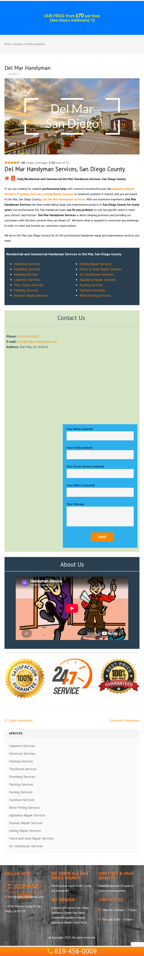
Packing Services (91, 285)
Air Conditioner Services (96, 274)
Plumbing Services (29, 194)
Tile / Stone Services (28, 285)
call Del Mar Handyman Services (63, 199)
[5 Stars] (18, 162)
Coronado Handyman (125, 720)
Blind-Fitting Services (95, 295)
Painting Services (26, 290)
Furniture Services (92, 290)
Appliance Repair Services (98, 279)
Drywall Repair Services (30, 295)
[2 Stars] (9, 162)
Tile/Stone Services (23, 769)
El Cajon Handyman (18, 720)
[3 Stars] (12, 162)
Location (17, 44)
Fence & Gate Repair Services (101, 269)
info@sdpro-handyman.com (37, 341)
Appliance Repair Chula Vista (69, 922)
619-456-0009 (75, 951)
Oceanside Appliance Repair (68, 917)
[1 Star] (6, 162)
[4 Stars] (15, 162)
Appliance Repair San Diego (68, 912)
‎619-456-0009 (28, 336)
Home (7, 44)
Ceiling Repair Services (58, 194)
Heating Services (26, 274)
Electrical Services (27, 264)
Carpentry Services (27, 279)
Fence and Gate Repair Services (31, 838)
